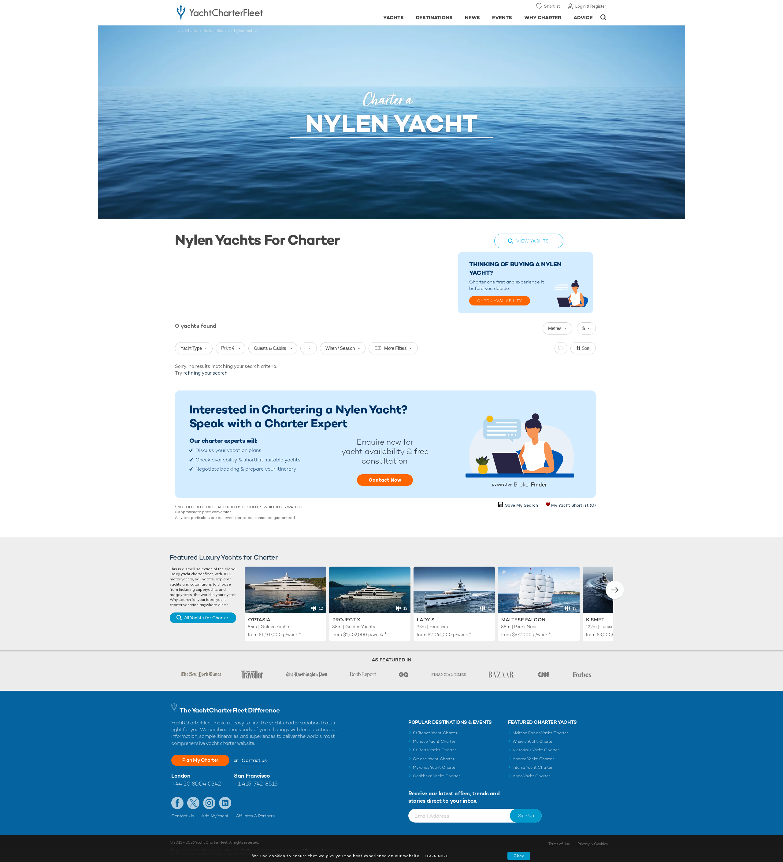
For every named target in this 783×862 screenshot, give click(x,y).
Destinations (434, 17)
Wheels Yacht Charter (533, 741)
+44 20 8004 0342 (196, 783)
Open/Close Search (603, 17)
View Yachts (532, 241)
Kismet (595, 619)
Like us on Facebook (177, 803)
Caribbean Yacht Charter (436, 776)
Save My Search (521, 505)
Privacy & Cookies (592, 844)
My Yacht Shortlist (573, 505)
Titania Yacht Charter (532, 767)
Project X (346, 619)
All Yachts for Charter (206, 617)
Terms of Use (559, 844)
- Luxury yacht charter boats (239, 12)
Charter (192, 30)
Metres (555, 328)
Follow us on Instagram (209, 803)
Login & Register (590, 6)
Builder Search (216, 30)
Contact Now (385, 480)
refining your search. (206, 373)
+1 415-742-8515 (255, 783)
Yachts (393, 17)
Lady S (426, 619)
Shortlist (552, 6)
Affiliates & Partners (255, 816)
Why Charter (543, 17)
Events (502, 17)
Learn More (436, 856)
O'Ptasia (259, 619)
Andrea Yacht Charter (533, 758)
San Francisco (252, 775)
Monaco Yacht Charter (434, 741)
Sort (586, 348)
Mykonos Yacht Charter (435, 767)
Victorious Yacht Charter (536, 750)
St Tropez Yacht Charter (435, 732)
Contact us (254, 760)
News (472, 17)
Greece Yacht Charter (434, 758)
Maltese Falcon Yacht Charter (540, 732)
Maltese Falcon (523, 619)
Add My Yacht (214, 816)
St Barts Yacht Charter (434, 750)
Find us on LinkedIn (225, 803)
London (180, 775)
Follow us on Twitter (193, 803)
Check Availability (499, 300)
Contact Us (182, 816)
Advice (583, 17)
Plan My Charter (200, 760)
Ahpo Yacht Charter (531, 776)
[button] (615, 590)
